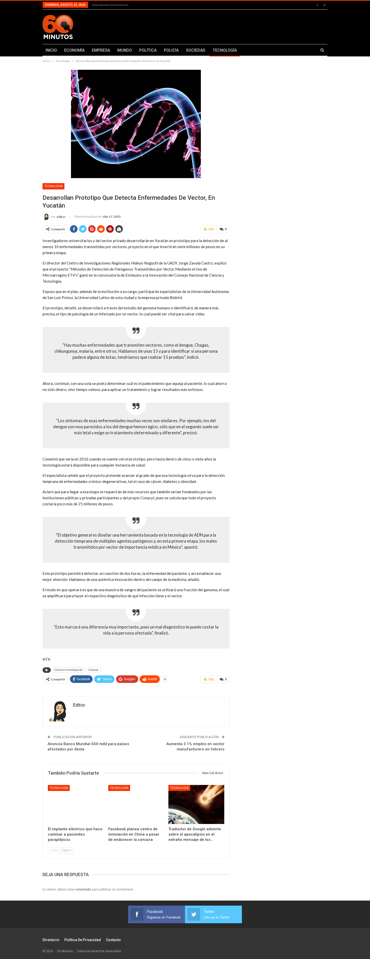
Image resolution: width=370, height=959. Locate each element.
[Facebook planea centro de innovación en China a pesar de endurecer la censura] (136, 804)
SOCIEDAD (195, 50)
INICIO (51, 50)
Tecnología (53, 186)
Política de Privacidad (82, 940)
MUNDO (124, 50)
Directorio (51, 940)
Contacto (113, 940)
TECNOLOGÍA (225, 50)
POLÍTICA (148, 50)
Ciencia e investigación (68, 670)
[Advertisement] (234, 26)
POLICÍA (171, 50)
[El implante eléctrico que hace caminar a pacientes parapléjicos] (76, 804)
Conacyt (93, 670)
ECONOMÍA (74, 50)
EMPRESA (101, 50)
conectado (83, 889)
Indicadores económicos (110, 5)
